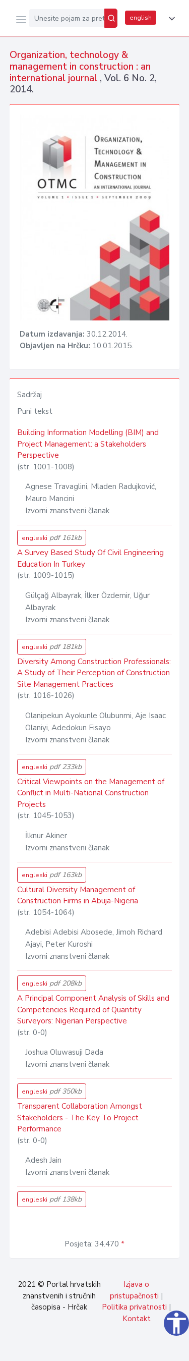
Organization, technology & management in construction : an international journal (80, 66)
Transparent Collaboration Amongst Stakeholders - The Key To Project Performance (79, 1117)
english (141, 18)
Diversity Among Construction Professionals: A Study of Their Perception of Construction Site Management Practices (94, 673)
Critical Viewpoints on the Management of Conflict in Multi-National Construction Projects (90, 793)
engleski (52, 537)
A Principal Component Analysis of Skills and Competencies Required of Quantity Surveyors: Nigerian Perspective (93, 1009)
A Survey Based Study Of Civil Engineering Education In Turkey (90, 558)
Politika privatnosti (134, 1307)
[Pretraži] (110, 18)
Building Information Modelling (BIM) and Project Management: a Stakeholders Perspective (88, 443)
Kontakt (136, 1319)
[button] (170, 19)
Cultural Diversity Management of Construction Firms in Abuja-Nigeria (77, 895)
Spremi (106, 1347)
